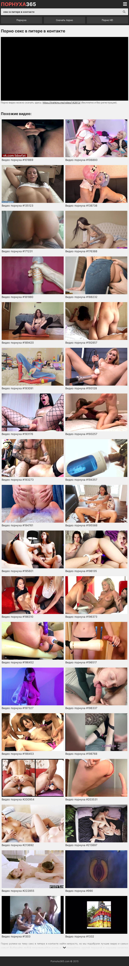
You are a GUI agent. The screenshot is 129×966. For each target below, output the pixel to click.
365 (18, 4)
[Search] (124, 11)
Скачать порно (64, 20)
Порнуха (21, 20)
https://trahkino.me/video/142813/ (61, 102)
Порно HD (107, 20)
